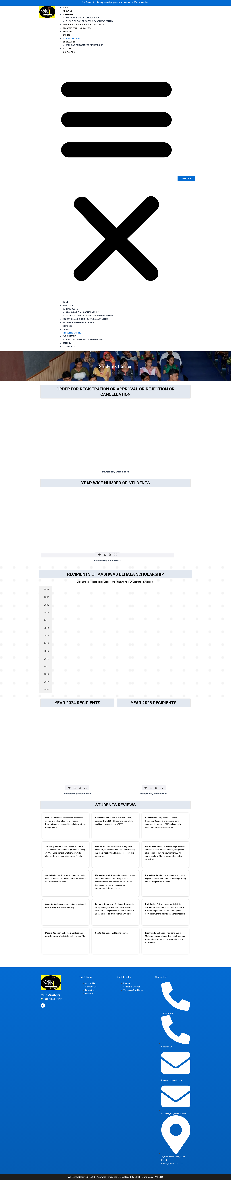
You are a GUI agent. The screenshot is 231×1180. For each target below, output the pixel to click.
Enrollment (69, 42)
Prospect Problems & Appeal (77, 28)
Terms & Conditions (133, 990)
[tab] (45, 589)
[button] (116, 178)
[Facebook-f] (43, 1005)
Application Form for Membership (84, 45)
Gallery (67, 49)
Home (65, 8)
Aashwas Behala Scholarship (82, 18)
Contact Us (69, 52)
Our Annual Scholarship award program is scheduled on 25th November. (115, 2)
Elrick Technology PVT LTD (149, 1177)
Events (66, 35)
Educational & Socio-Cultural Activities (83, 25)
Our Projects (70, 14)
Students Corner (71, 38)
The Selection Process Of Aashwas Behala (89, 21)
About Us (67, 11)
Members (67, 32)
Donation (89, 990)
